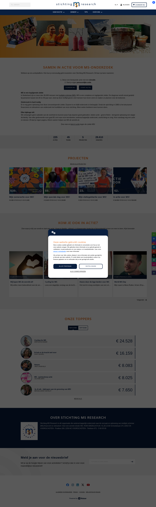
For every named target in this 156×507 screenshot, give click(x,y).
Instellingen (91, 266)
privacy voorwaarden (59, 251)
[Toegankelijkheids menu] (153, 2)
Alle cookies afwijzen (78, 271)
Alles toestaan (65, 266)
